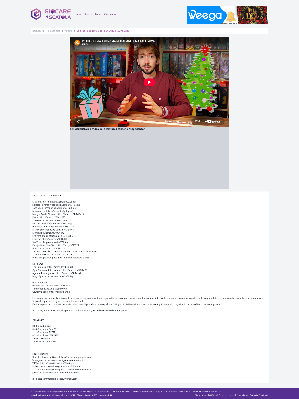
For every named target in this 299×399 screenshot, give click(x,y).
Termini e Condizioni (259, 395)
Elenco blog (54, 30)
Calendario (110, 14)
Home (78, 14)
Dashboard (38, 30)
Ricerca (88, 14)
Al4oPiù (69, 30)
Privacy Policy (242, 395)
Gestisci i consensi (227, 395)
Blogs (98, 14)
